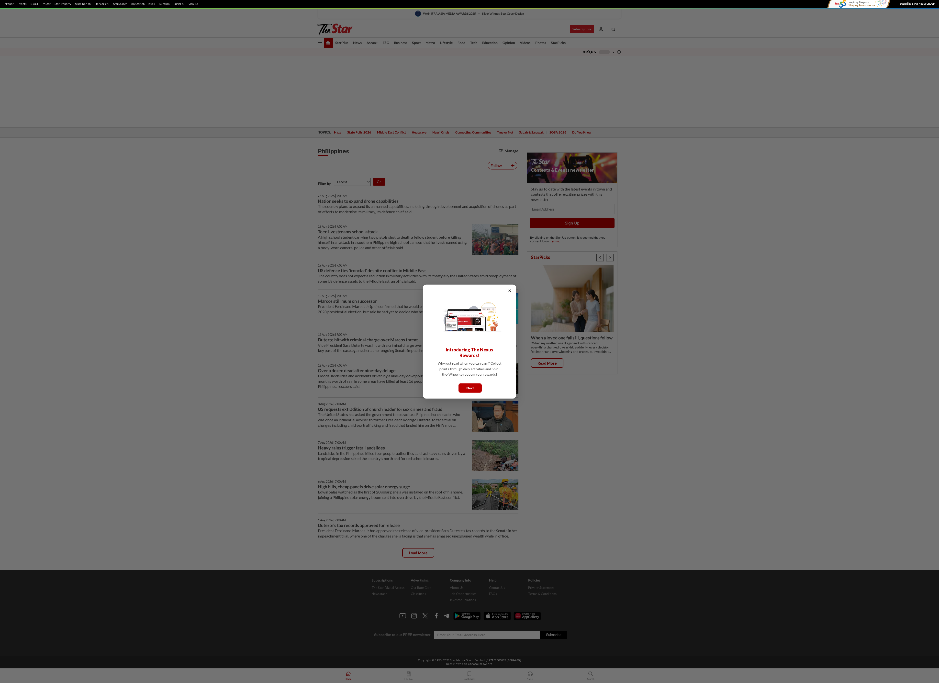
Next (470, 388)
